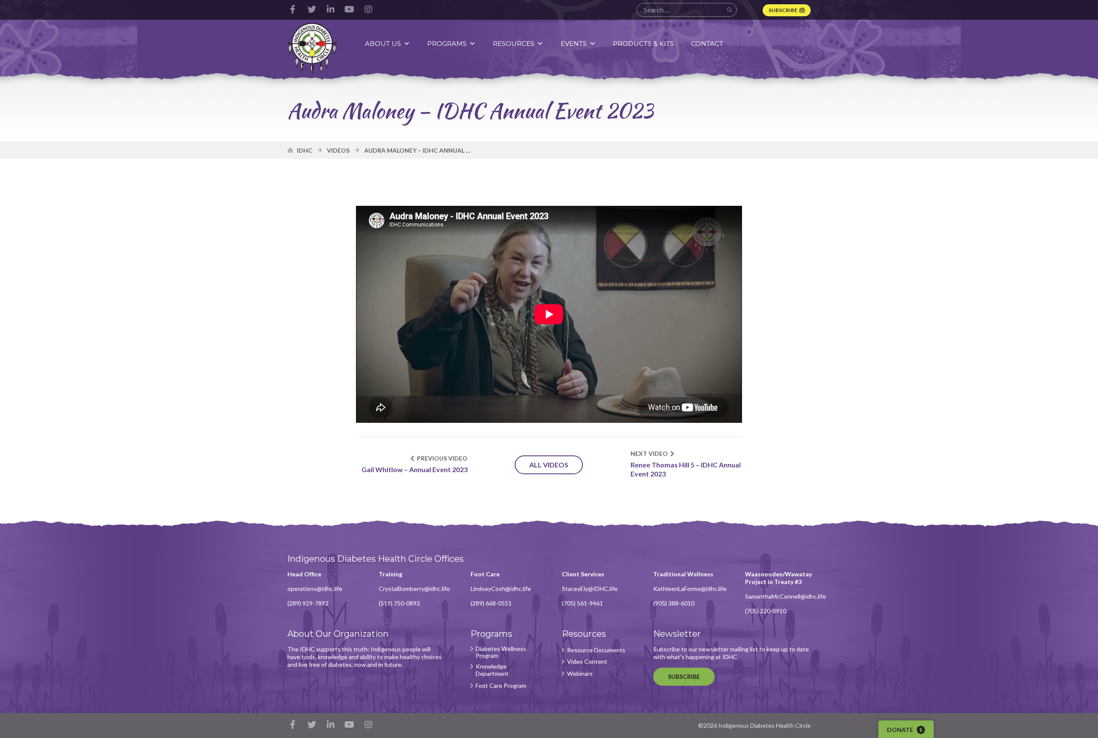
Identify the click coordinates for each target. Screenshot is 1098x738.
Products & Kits (643, 43)
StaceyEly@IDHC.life (590, 588)
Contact (707, 43)
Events (574, 43)
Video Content (587, 661)
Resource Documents (596, 650)
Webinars (580, 673)
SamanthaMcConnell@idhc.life (785, 596)
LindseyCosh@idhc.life (501, 588)
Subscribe (783, 10)
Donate (900, 729)
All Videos (548, 465)
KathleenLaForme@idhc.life (690, 588)
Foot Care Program (501, 685)
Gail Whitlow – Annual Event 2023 (415, 469)
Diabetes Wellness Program (501, 652)
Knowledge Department (492, 670)
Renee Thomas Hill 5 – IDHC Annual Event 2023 (685, 469)
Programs (447, 43)
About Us (383, 43)
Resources (513, 43)
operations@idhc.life (314, 588)
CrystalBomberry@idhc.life (414, 588)
